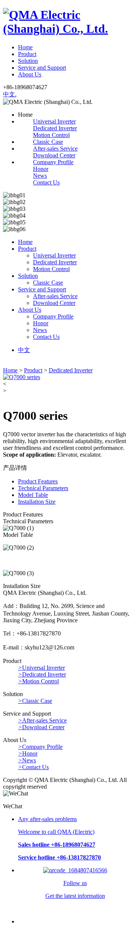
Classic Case (48, 142)
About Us (29, 74)
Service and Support (42, 67)
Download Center (54, 155)
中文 (24, 350)
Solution (28, 61)
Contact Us (46, 182)
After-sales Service (55, 148)
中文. (9, 94)
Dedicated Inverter (55, 128)
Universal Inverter (54, 121)
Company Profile (53, 162)
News (40, 175)
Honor (40, 169)
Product (27, 54)
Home (25, 47)
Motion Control (51, 135)
